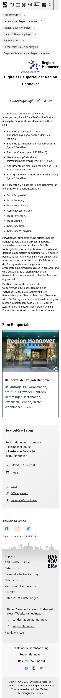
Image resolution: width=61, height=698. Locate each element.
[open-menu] (56, 5)
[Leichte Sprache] (30, 5)
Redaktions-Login (15, 632)
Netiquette (11, 580)
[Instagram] (17, 528)
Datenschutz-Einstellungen (21, 598)
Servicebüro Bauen (19, 430)
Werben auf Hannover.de (21, 586)
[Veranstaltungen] (18, 5)
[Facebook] (6, 528)
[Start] (5, 4)
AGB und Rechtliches (17, 562)
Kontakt (10, 592)
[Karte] (12, 5)
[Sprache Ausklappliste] (24, 5)
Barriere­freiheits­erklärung (21, 574)
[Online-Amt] (37, 5)
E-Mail (14, 473)
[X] (28, 528)
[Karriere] (44, 5)
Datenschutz (12, 568)
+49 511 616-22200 (23, 465)
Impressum (12, 556)
